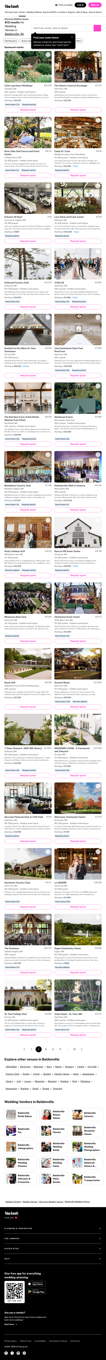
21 (74, 1049)
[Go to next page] (82, 1049)
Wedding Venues (30, 1202)
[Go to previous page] (24, 1049)
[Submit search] (97, 28)
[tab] (25, 80)
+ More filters (75, 41)
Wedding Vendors (13, 1202)
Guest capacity (28, 41)
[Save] (48, 54)
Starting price (11, 41)
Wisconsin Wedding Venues (16, 19)
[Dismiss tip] (72, 37)
